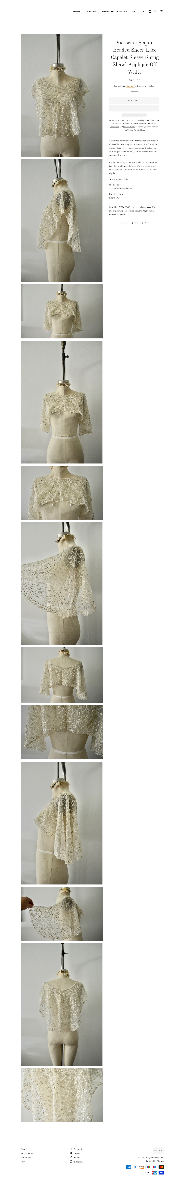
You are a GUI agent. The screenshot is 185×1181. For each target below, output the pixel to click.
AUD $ (157, 1150)
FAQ (23, 1161)
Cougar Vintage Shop (154, 1157)
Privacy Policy (27, 1153)
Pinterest (77, 1157)
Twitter (76, 1153)
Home (77, 11)
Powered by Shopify (155, 1161)
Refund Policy (27, 1157)
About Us (138, 11)
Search (24, 1149)
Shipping (130, 86)
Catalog (91, 11)
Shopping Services (114, 11)
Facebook (77, 1149)
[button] (134, 108)
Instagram (78, 1161)
